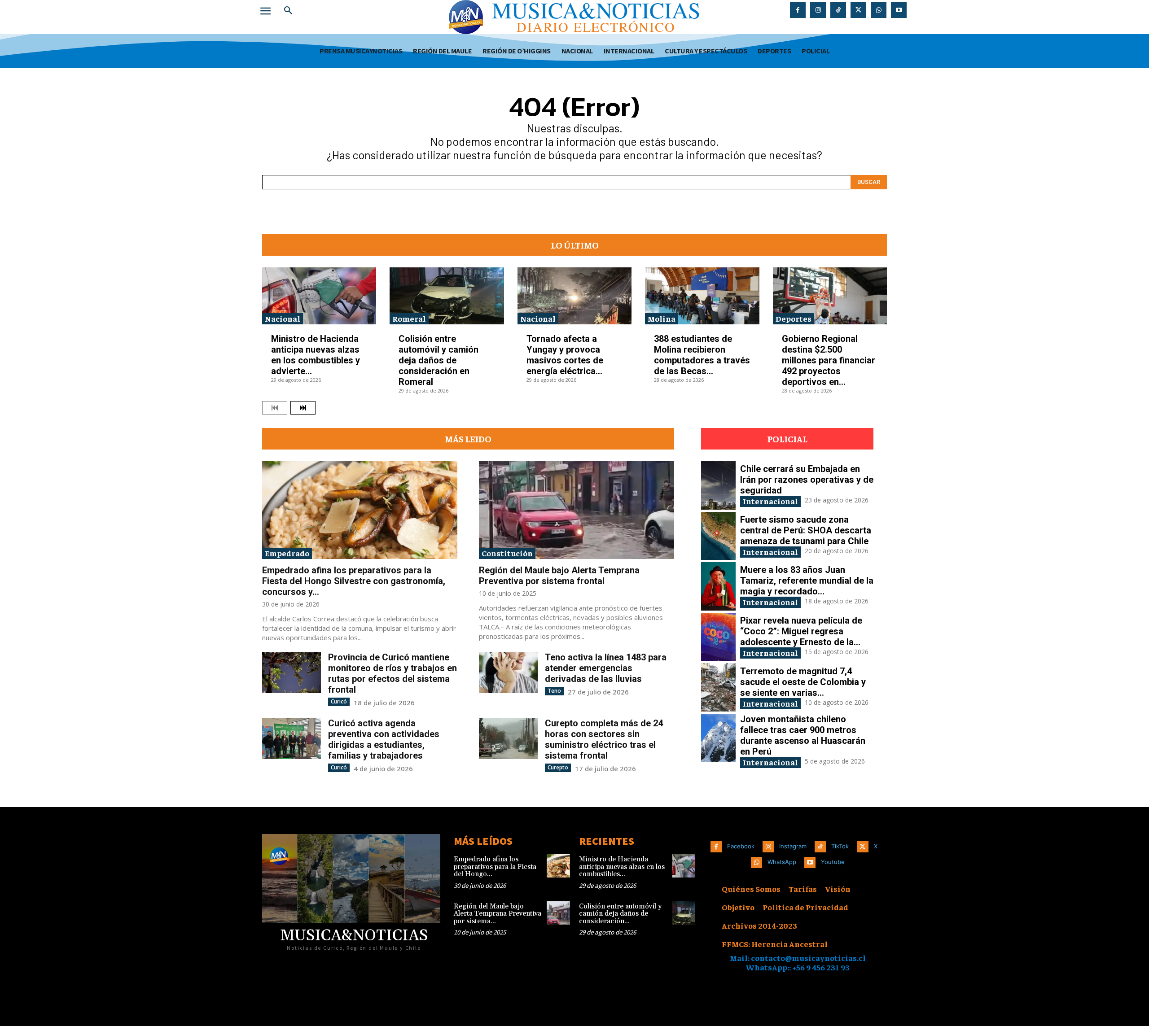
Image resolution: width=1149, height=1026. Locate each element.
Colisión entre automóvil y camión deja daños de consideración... (620, 914)
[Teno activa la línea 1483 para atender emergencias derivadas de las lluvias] (508, 672)
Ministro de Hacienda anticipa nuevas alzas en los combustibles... (622, 866)
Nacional (282, 318)
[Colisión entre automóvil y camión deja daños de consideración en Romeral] (447, 295)
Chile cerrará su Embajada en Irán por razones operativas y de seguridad (806, 479)
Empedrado (287, 553)
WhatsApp (781, 861)
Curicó (339, 701)
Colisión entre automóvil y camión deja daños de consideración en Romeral (438, 360)
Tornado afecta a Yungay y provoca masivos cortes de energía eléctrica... (564, 354)
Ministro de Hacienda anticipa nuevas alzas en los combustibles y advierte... (315, 354)
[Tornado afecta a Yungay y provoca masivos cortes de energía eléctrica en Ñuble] (574, 295)
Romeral (409, 318)
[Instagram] (818, 10)
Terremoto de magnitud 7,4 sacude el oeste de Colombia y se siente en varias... (803, 682)
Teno (554, 690)
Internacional (770, 501)
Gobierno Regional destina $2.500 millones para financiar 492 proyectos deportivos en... (828, 360)
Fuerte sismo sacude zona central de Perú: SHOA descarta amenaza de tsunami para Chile (805, 530)
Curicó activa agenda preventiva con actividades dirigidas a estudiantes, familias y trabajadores (383, 739)
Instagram (793, 846)
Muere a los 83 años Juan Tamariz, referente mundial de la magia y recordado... (806, 580)
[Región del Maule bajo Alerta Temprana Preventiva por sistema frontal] (576, 510)
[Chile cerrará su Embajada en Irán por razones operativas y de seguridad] (718, 485)
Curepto (558, 767)
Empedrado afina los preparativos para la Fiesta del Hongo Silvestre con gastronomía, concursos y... (353, 581)
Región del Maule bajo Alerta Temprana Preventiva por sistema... (497, 914)
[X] (858, 10)
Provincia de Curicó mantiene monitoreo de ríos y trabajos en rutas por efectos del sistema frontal (392, 673)
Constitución (507, 553)
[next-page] (303, 408)
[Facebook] (798, 10)
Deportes (793, 318)
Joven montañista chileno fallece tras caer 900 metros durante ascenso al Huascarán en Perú (802, 735)
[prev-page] (274, 408)
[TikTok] (838, 10)
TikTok (840, 846)
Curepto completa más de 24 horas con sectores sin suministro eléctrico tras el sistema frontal (604, 739)
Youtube (833, 861)
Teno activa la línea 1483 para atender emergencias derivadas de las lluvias (606, 668)
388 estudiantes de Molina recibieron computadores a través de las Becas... (702, 354)
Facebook (740, 846)
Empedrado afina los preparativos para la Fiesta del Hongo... (495, 866)
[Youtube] (899, 10)
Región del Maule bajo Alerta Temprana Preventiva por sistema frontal (559, 575)
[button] (288, 11)
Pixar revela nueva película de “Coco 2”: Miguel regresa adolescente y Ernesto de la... (801, 631)
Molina (661, 318)
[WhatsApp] (878, 10)
